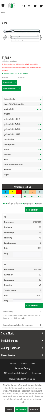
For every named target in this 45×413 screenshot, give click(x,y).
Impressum (13, 363)
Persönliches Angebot (9, 88)
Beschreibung (8, 311)
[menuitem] (3, 5)
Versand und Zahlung (22, 368)
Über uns (24, 363)
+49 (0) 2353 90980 (24, 2)
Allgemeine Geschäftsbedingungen (16, 373)
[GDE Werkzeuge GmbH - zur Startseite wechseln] (11, 5)
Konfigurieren (34, 409)
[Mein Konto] (29, 5)
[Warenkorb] (41, 5)
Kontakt (33, 363)
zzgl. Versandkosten (12, 61)
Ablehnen (9, 409)
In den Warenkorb (32, 209)
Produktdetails (8, 82)
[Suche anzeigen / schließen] (23, 5)
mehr (23, 318)
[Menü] (3, 5)
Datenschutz (36, 373)
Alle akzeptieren (21, 409)
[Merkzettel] (35, 5)
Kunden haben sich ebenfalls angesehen (17, 325)
